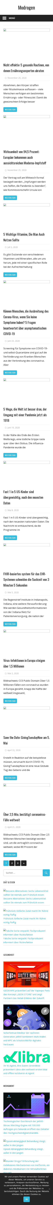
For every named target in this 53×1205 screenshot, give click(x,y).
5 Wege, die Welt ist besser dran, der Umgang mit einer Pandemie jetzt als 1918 (25, 415)
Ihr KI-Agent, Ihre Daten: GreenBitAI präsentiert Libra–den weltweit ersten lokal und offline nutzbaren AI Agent (25, 1069)
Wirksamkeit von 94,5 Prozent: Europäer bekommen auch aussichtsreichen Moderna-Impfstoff (24, 157)
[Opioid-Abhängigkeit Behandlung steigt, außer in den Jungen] (26, 1145)
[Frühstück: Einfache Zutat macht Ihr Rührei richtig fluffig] (26, 914)
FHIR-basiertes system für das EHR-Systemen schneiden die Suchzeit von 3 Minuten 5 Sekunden (26, 579)
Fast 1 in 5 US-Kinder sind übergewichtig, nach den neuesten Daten (23, 497)
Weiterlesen (10, 109)
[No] (49, 1188)
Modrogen (26, 7)
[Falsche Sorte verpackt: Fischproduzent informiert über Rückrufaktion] (26, 934)
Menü (12, 18)
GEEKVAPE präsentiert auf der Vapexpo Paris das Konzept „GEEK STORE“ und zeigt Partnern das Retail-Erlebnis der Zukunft (26, 994)
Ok (26, 1199)
